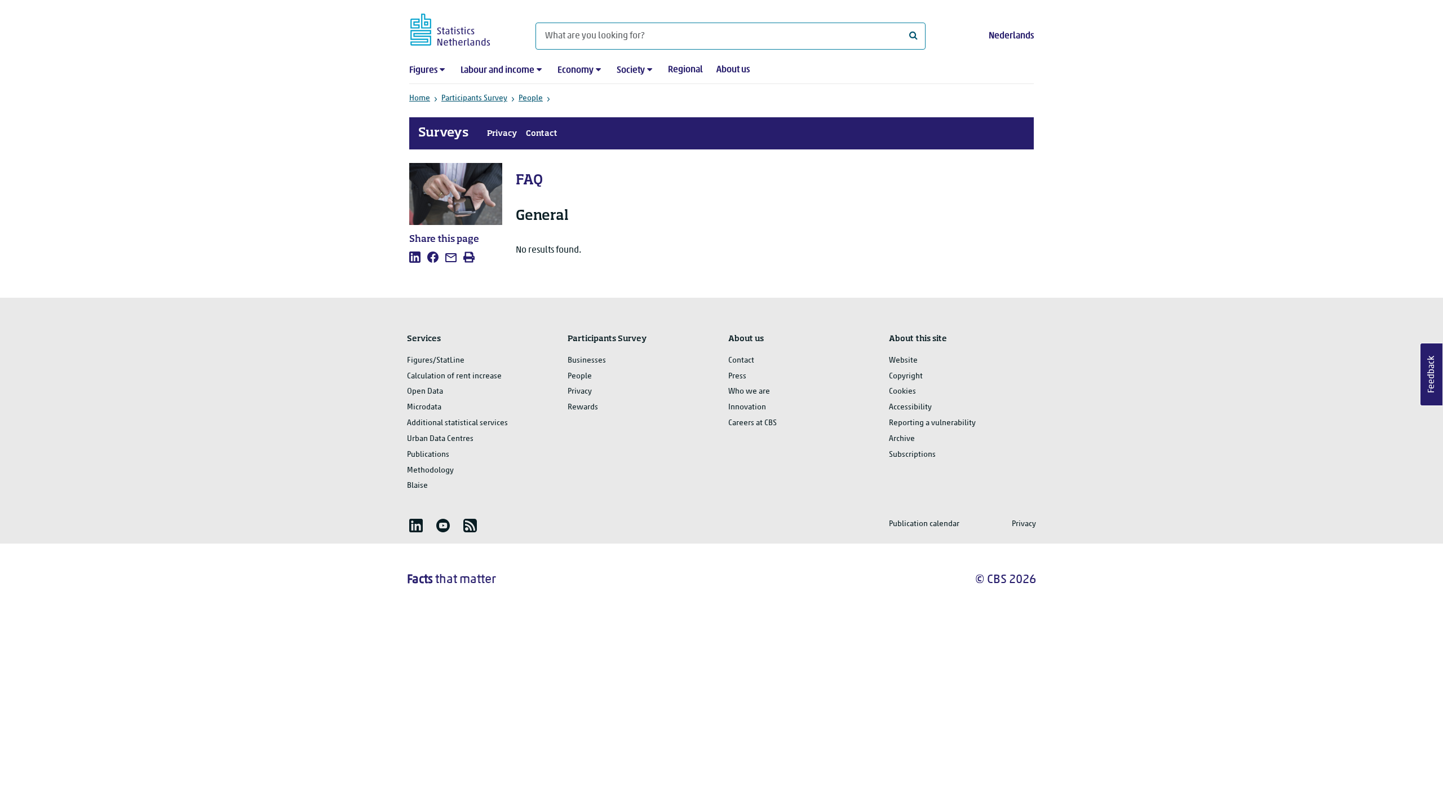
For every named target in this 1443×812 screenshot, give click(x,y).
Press (737, 376)
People (531, 98)
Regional (685, 69)
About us (733, 69)
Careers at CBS (752, 423)
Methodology (430, 470)
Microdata (424, 407)
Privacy (502, 134)
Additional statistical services (457, 423)
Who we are (749, 391)
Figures (423, 70)
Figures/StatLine (435, 360)
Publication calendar (924, 524)
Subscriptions (912, 454)
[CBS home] (461, 28)
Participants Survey (474, 98)
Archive (902, 439)
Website (903, 360)
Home (419, 98)
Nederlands (1011, 36)
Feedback (1431, 374)
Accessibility (910, 407)
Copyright (906, 376)
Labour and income (497, 70)
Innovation (747, 407)
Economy (575, 70)
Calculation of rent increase (454, 376)
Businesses (587, 360)
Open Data (425, 391)
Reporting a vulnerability (932, 423)
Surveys (443, 133)
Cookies (902, 391)
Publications (428, 454)
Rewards (583, 407)
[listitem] (415, 257)
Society (631, 70)
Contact (541, 134)
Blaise (417, 485)
